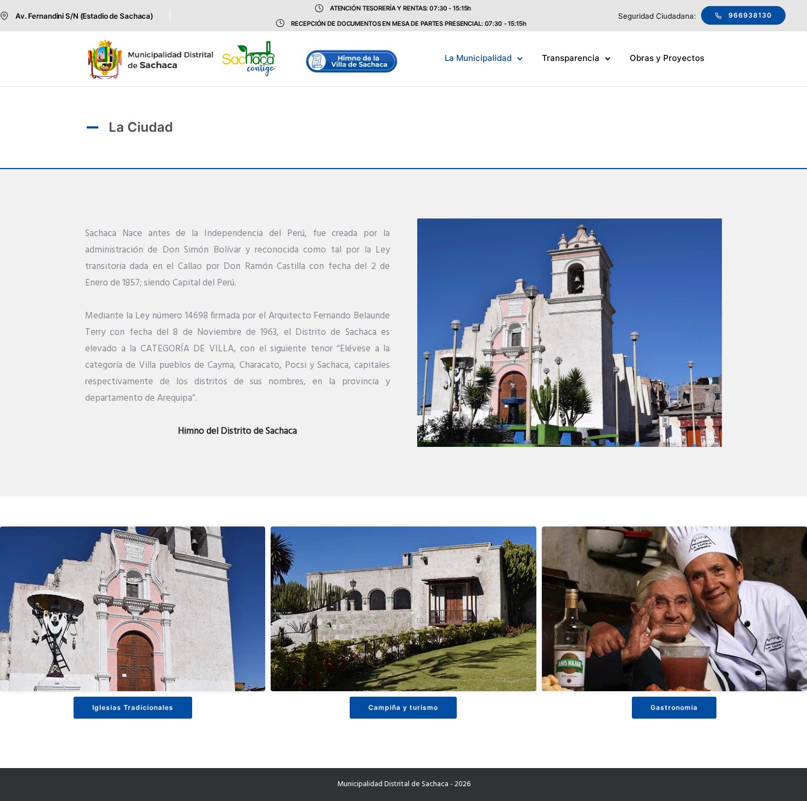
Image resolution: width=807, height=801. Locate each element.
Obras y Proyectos (667, 58)
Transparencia (570, 58)
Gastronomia (674, 707)
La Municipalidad (478, 58)
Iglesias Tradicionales (132, 707)
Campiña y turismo (403, 707)
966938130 (750, 15)
